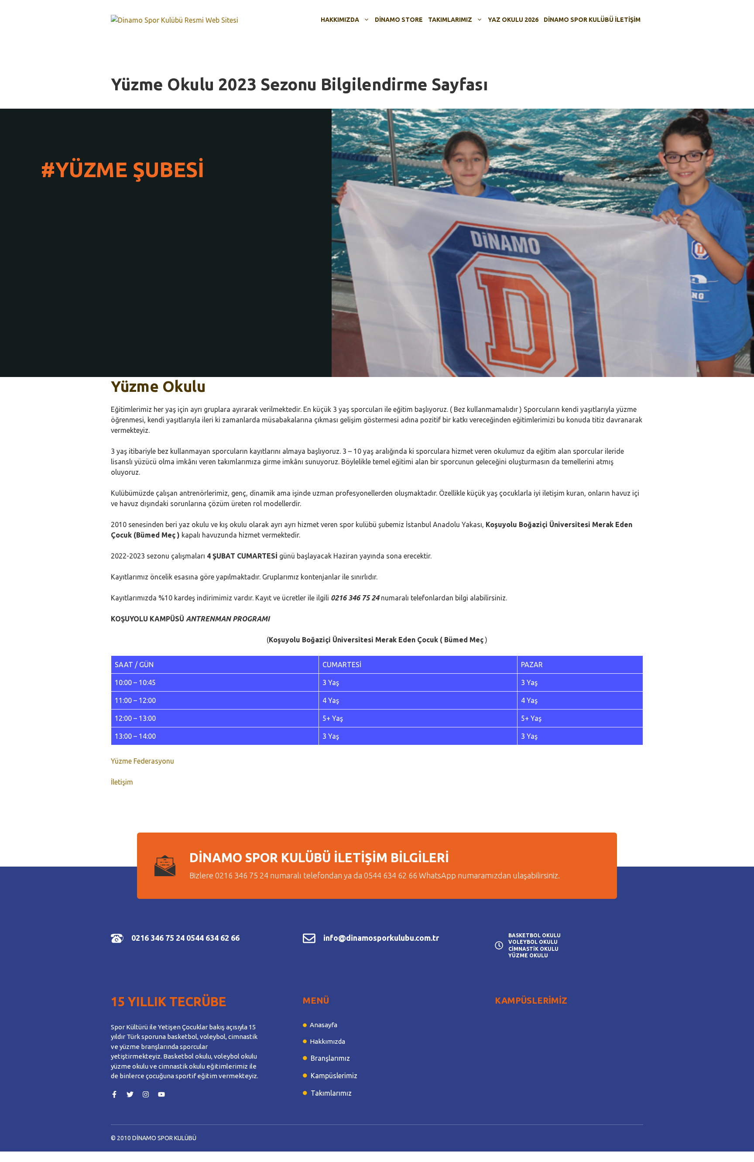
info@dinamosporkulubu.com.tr (381, 937)
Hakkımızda (327, 1041)
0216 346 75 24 (158, 937)
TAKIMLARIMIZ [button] (450, 19)
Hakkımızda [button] (340, 19)
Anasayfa (323, 1024)
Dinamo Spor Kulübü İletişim (592, 19)
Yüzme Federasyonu (142, 761)
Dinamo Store (399, 19)
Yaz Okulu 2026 (513, 19)
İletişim (122, 782)
